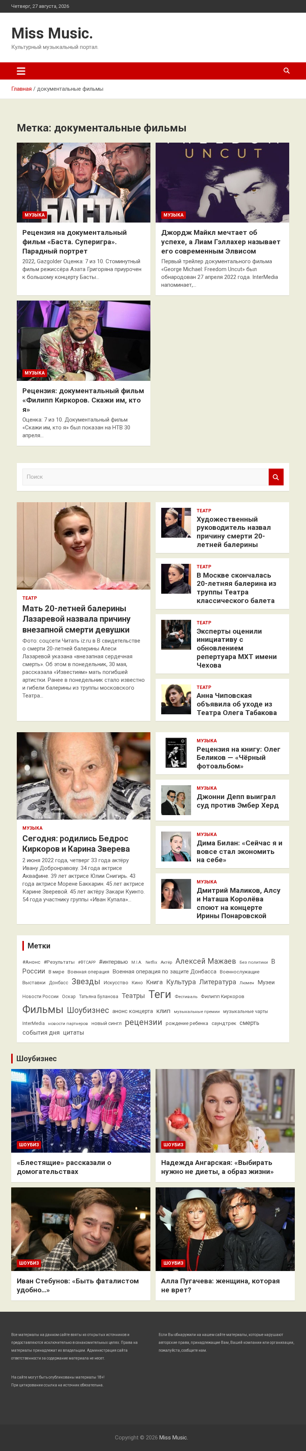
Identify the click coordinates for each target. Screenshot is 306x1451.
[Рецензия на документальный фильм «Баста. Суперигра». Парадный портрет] (83, 182)
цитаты (73, 1032)
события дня (41, 1032)
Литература (217, 982)
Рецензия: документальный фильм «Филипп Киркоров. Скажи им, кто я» (83, 399)
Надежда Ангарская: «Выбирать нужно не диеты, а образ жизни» (217, 1167)
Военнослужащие (239, 972)
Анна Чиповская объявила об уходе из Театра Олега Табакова (237, 704)
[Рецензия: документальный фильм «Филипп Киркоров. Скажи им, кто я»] (83, 341)
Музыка (35, 215)
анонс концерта (132, 1011)
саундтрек (224, 1023)
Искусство (116, 982)
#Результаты (59, 962)
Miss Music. (52, 33)
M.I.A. (136, 962)
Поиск (276, 477)
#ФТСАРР (87, 962)
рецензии (143, 1022)
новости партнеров (68, 1023)
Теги (160, 994)
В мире (56, 972)
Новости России (40, 996)
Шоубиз (29, 1144)
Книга (154, 982)
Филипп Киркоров (222, 996)
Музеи (266, 982)
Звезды (86, 981)
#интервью (113, 961)
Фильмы (42, 1009)
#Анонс (31, 962)
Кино (137, 982)
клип (163, 1011)
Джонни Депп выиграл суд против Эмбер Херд (238, 801)
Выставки (34, 982)
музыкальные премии (197, 1011)
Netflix (151, 962)
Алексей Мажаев (205, 961)
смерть (249, 1022)
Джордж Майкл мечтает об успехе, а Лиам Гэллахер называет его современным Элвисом (221, 241)
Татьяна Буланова (98, 996)
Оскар (69, 996)
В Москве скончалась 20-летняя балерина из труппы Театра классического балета (236, 588)
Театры (133, 996)
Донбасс (58, 982)
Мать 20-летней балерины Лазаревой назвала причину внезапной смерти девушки (76, 619)
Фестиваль (186, 996)
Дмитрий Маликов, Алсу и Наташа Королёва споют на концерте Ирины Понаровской (239, 903)
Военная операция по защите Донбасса (164, 971)
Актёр (166, 962)
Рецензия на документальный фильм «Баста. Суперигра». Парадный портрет (74, 241)
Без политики (254, 962)
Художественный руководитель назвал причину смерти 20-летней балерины (234, 532)
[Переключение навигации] (21, 71)
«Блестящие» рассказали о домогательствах (64, 1167)
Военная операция (88, 972)
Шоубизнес (88, 1010)
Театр (29, 598)
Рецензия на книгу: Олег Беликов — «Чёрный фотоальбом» (239, 758)
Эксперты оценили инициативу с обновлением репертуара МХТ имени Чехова (237, 648)
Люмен (247, 982)
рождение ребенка (187, 1023)
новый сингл (106, 1023)
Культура (181, 982)
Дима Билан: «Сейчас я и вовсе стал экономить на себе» (239, 851)
